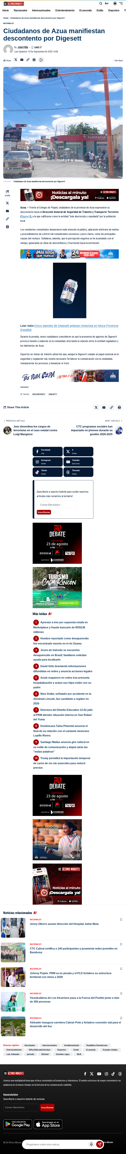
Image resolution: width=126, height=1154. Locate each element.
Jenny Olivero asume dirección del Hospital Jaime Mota (64, 924)
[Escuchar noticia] (41, 60)
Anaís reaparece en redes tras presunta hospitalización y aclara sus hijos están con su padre (62, 682)
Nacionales (8, 23)
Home (6, 18)
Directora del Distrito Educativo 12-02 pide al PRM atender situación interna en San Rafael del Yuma (63, 714)
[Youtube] (78, 462)
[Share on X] (16, 59)
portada (30, 1054)
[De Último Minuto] (13, 3)
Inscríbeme (44, 512)
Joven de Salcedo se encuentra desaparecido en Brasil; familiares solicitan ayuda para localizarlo (60, 655)
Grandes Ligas (63, 1054)
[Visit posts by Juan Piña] (8, 49)
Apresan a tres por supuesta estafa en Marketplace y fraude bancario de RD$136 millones (60, 627)
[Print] (34, 59)
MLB (79, 1054)
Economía (90, 1050)
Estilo (76, 1050)
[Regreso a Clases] (69, 253)
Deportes (61, 1050)
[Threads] (78, 472)
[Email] (22, 59)
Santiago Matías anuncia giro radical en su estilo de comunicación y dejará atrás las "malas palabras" (61, 747)
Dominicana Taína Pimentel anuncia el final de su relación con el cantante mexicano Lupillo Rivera (61, 731)
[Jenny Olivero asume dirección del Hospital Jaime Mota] (13, 928)
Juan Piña (22, 47)
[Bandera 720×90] (69, 375)
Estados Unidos (110, 1050)
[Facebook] (48, 451)
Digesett (25, 216)
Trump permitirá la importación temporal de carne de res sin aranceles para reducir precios (61, 763)
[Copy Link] (28, 59)
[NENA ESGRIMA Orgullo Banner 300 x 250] (57, 839)
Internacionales (49, 1045)
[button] (100, 3)
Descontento (38, 394)
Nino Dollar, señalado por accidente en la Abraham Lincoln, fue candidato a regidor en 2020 (62, 698)
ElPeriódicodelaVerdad (39, 1050)
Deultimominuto (71, 1045)
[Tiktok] (48, 472)
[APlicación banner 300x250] (57, 883)
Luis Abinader (13, 1054)
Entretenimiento (14, 1050)
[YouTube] (99, 1074)
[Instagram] (48, 462)
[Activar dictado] (91, 1144)
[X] (78, 451)
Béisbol (45, 1054)
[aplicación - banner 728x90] (69, 194)
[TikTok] (113, 1074)
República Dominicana (96, 1045)
